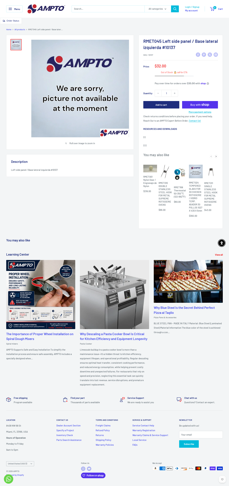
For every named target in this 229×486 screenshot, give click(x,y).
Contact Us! (195, 120)
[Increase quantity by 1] (174, 93)
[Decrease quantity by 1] (158, 93)
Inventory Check (64, 435)
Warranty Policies (105, 444)
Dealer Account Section (68, 425)
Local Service (139, 440)
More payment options (200, 112)
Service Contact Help (143, 425)
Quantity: (148, 93)
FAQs (134, 444)
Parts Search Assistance (68, 440)
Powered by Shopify (15, 475)
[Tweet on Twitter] (210, 54)
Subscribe (189, 444)
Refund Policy (103, 430)
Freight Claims (103, 425)
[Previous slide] (211, 156)
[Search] (175, 8)
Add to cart (161, 104)
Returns (100, 435)
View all (219, 254)
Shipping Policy (103, 440)
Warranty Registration (143, 430)
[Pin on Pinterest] (204, 54)
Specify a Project (65, 430)
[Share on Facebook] (198, 54)
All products (19, 29)
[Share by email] (216, 54)
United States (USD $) (17, 463)
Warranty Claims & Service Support (150, 435)
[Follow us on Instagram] (83, 469)
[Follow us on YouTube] (89, 469)
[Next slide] (216, 156)
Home (8, 29)
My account (191, 10)
